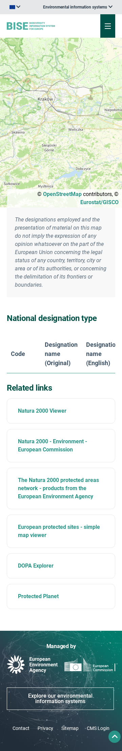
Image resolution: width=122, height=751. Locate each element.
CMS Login (98, 728)
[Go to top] (114, 737)
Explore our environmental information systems (60, 698)
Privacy (45, 728)
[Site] (41, 26)
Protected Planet (38, 596)
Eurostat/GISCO (99, 202)
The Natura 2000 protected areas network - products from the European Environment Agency (58, 488)
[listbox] (77, 7)
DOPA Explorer (36, 565)
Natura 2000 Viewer (42, 411)
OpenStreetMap (62, 194)
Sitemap (70, 728)
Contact (21, 728)
